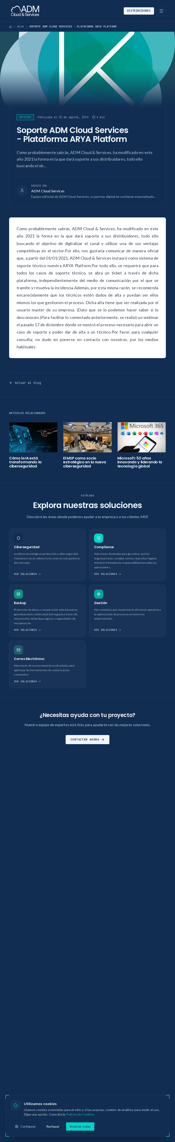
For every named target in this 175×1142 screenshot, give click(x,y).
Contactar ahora (84, 739)
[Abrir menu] (161, 11)
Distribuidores (139, 11)
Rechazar (52, 1126)
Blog (20, 26)
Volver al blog (28, 383)
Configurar (28, 1126)
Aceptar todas (80, 1126)
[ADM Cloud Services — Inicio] (25, 11)
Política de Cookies (80, 1114)
